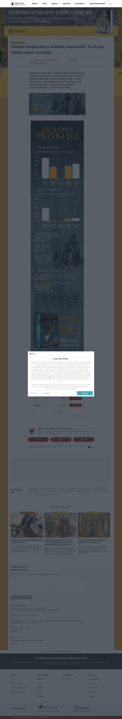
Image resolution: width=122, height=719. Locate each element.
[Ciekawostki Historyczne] (19, 3)
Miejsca (55, 3)
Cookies (55, 388)
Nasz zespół (80, 3)
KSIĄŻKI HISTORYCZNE (97, 3)
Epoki (45, 3)
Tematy (35, 3)
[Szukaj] (110, 3)
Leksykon (66, 3)
